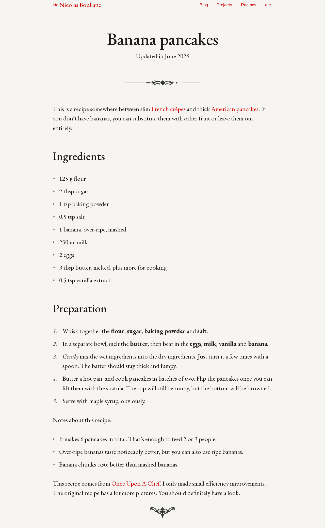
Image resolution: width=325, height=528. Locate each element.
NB (80, 5)
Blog (204, 5)
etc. (268, 5)
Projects (224, 5)
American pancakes (234, 109)
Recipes (248, 5)
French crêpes (168, 109)
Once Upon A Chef (135, 483)
